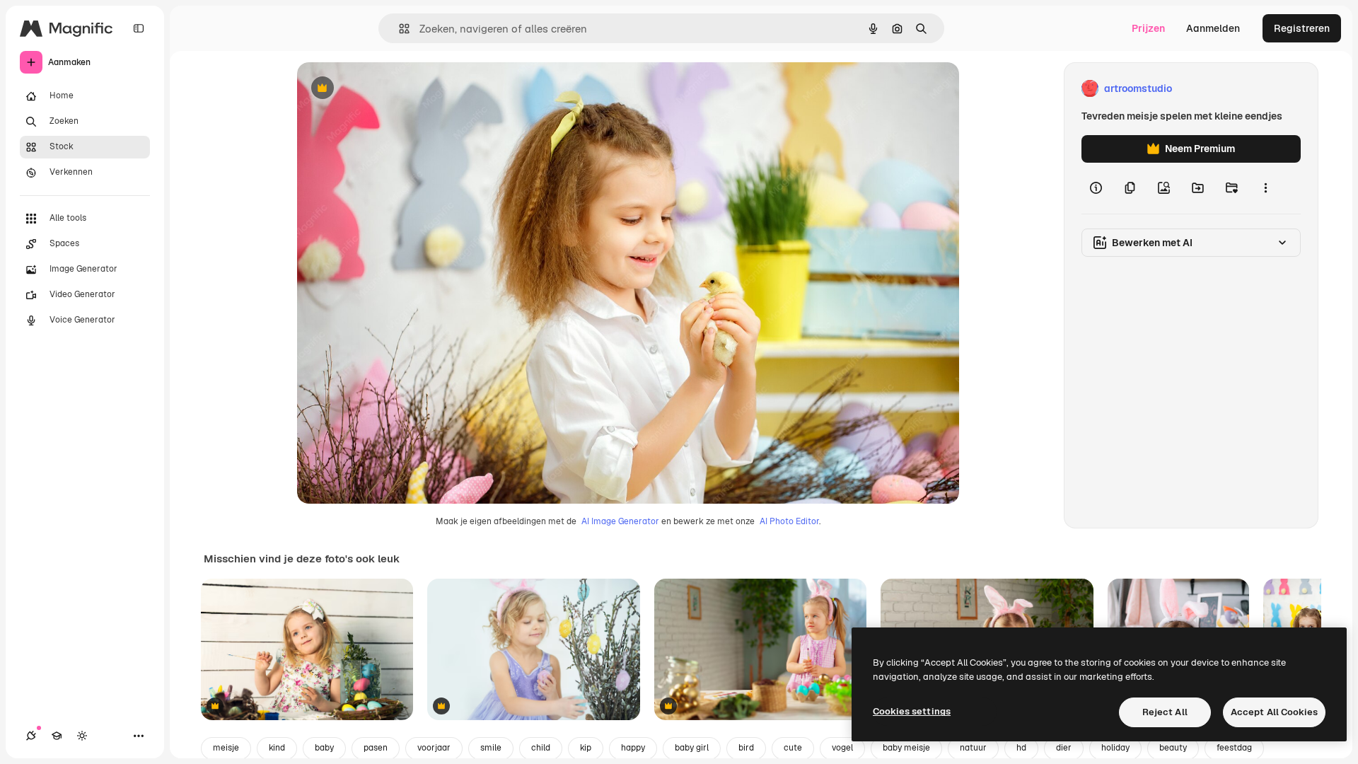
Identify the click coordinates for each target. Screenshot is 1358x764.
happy (633, 747)
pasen (376, 747)
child (540, 747)
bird (746, 747)
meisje (226, 747)
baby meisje (906, 747)
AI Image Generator (620, 521)
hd (1021, 747)
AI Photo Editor (789, 521)
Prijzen (1148, 28)
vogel (842, 747)
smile (490, 747)
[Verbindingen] (31, 735)
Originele (390, 89)
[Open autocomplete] (398, 28)
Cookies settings (912, 711)
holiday (1115, 747)
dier (1064, 747)
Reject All (1165, 712)
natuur (973, 747)
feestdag (1234, 747)
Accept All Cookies (1274, 712)
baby (324, 747)
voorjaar (434, 747)
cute (793, 747)
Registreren (1302, 28)
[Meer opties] (1265, 188)
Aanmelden (1213, 28)
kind (277, 747)
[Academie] (56, 735)
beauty (1173, 747)
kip (585, 747)
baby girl (692, 747)
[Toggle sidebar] (138, 28)
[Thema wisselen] (82, 735)
